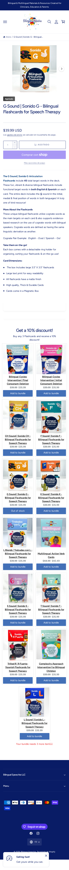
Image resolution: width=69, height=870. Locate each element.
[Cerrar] (46, 856)
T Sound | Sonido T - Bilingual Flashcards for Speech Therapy (51, 609)
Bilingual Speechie (28, 852)
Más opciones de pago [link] (34, 163)
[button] (5, 21)
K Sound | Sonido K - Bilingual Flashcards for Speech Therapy (51, 498)
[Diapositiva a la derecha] (61, 69)
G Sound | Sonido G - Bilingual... (28, 37)
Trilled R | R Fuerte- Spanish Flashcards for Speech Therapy (17, 667)
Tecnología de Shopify (46, 852)
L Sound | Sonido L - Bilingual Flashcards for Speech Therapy (34, 723)
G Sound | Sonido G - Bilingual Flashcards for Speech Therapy (18, 498)
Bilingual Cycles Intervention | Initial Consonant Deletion (51, 380)
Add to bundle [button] (17, 393)
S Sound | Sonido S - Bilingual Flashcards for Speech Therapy (18, 609)
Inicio (8, 37)
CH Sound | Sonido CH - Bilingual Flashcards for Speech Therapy (18, 439)
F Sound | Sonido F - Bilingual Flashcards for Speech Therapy (51, 439)
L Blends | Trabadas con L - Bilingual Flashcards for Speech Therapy (17, 554)
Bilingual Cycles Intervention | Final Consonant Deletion (18, 380)
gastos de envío (14, 135)
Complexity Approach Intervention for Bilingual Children (51, 667)
